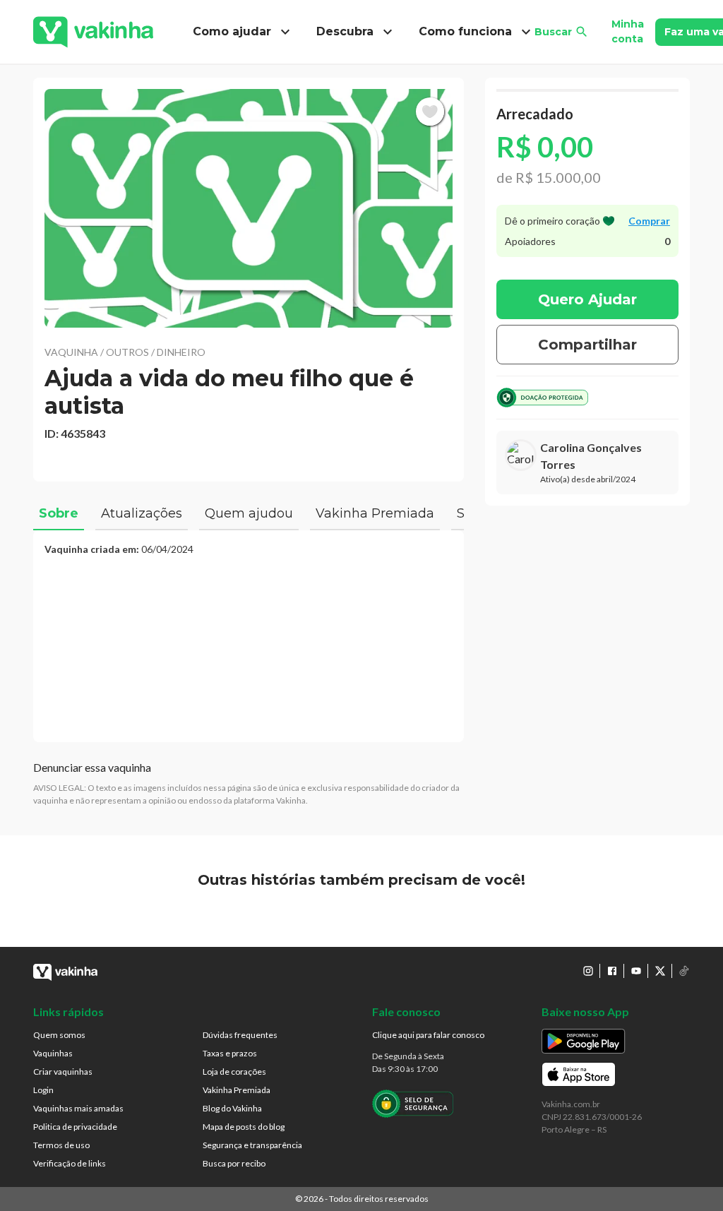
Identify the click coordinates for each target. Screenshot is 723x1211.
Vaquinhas (53, 1053)
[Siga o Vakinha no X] (660, 971)
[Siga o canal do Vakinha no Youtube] (636, 971)
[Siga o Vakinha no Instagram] (588, 971)
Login (43, 1090)
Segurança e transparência (252, 1145)
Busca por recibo (234, 1163)
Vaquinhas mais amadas (78, 1108)
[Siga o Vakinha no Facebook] (612, 971)
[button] (248, 208)
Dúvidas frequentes (240, 1035)
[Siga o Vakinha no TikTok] (684, 971)
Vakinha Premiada (236, 1090)
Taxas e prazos (230, 1053)
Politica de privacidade (75, 1126)
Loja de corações (234, 1071)
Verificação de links (69, 1163)
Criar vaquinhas (62, 1071)
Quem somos (59, 1035)
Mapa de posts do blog (244, 1126)
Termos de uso (61, 1145)
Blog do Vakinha (232, 1108)
